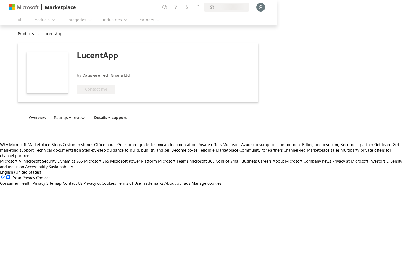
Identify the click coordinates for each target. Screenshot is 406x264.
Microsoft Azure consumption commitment (262, 144)
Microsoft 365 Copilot (209, 161)
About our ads (177, 183)
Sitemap (54, 183)
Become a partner (357, 144)
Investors (377, 161)
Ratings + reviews (70, 117)
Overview (37, 117)
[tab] (39, 117)
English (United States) (20, 172)
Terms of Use (129, 183)
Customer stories (78, 144)
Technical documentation (173, 144)
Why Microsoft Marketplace (25, 144)
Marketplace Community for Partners (249, 150)
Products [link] (26, 33)
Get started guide (133, 144)
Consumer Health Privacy (22, 183)
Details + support (110, 117)
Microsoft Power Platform (133, 161)
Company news (317, 161)
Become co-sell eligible (193, 150)
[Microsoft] (24, 7)
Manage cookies (206, 183)
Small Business (243, 161)
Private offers (209, 144)
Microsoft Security (39, 161)
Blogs (56, 144)
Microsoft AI (11, 161)
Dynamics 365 (70, 161)
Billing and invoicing (320, 144)
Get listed (383, 144)
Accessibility (36, 166)
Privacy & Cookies (99, 183)
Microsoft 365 (96, 161)
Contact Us (72, 183)
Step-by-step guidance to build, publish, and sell (126, 150)
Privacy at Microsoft (350, 161)
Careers (264, 161)
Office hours (105, 144)
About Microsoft (287, 161)
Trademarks (152, 183)
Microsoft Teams (173, 161)
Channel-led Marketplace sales (311, 150)
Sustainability (61, 166)
